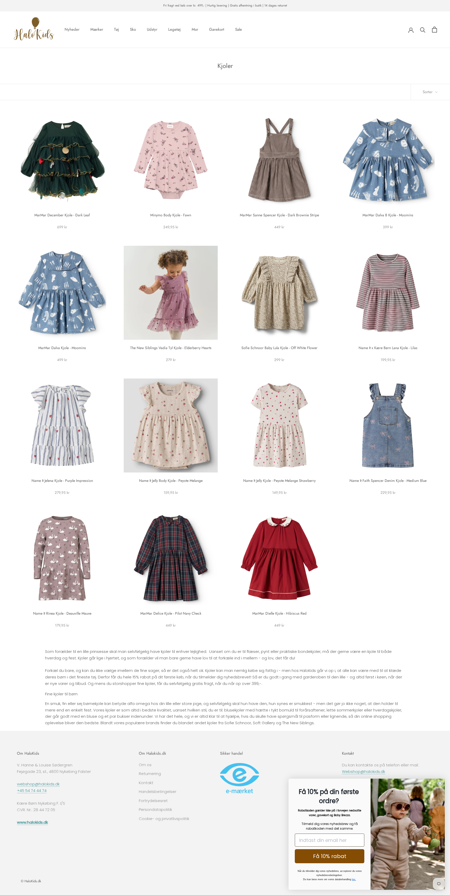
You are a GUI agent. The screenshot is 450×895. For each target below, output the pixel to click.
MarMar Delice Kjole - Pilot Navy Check (170, 613)
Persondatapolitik (155, 809)
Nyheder (72, 29)
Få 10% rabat (329, 856)
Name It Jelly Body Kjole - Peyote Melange (171, 480)
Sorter (428, 92)
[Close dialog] (440, 783)
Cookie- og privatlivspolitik (164, 818)
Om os (145, 764)
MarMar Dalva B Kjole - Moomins (387, 215)
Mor (195, 29)
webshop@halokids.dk (38, 784)
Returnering (150, 773)
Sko (133, 29)
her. (354, 879)
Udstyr (152, 29)
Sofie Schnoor (237, 723)
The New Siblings (298, 723)
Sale (238, 29)
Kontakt (146, 782)
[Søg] (423, 29)
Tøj (116, 29)
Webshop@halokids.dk (363, 771)
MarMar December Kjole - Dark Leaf (62, 215)
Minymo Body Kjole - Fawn (170, 215)
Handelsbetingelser (157, 791)
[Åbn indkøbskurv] (434, 30)
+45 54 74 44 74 (32, 790)
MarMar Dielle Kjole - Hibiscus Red (279, 613)
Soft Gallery (264, 723)
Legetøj (174, 29)
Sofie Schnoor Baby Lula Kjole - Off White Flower (279, 347)
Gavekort (216, 29)
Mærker (96, 29)
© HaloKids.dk (31, 881)
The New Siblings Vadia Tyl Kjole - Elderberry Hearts (170, 347)
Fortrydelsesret (153, 800)
